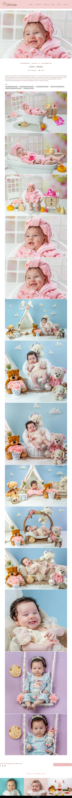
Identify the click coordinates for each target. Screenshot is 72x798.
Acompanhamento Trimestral (27, 86)
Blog (53, 4)
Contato (66, 4)
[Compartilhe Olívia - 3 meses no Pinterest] (5, 765)
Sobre (59, 4)
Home (31, 4)
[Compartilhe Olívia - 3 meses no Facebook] (0, 765)
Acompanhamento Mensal (42, 86)
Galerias (46, 4)
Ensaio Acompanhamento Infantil (13, 88)
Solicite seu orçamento (63, 764)
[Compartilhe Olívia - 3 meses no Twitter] (2, 765)
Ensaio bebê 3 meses (29, 88)
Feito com (36, 796)
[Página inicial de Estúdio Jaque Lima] (11, 4)
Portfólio (38, 4)
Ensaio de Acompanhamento (57, 86)
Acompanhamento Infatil (11, 86)
